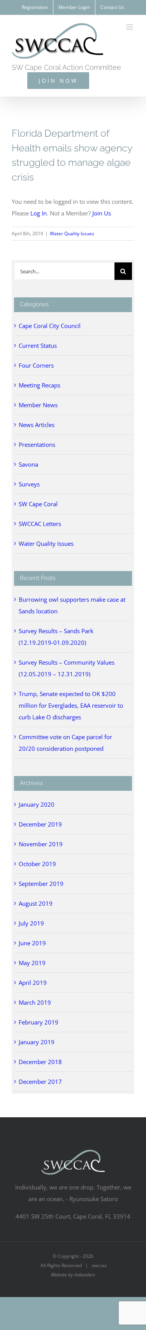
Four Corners (36, 365)
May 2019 (32, 963)
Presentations (37, 444)
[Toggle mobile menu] (130, 27)
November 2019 (41, 844)
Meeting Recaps (39, 385)
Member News (38, 405)
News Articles (37, 425)
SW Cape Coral (38, 504)
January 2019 (37, 1042)
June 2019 (32, 943)
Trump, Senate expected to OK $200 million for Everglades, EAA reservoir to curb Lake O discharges (71, 705)
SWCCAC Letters (40, 524)
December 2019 (40, 824)
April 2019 (33, 982)
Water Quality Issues (72, 233)
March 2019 (35, 1002)
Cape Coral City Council (50, 326)
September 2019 (41, 883)
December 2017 (40, 1081)
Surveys (29, 484)
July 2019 (31, 923)
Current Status (38, 345)
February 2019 (38, 1022)
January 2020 (37, 804)
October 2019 (37, 864)
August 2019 (36, 903)
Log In (38, 213)
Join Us (101, 213)
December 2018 (40, 1062)
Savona (28, 464)
